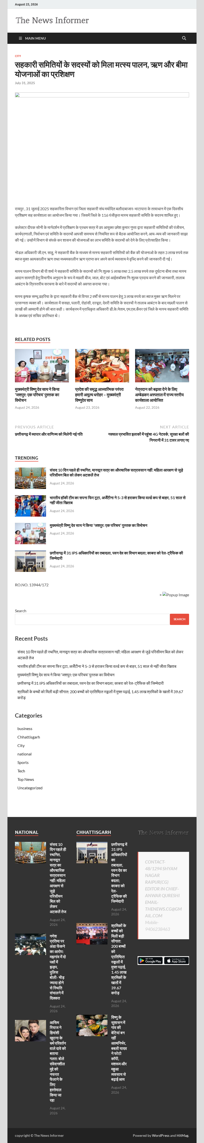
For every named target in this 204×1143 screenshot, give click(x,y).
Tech (21, 770)
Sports (23, 762)
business (24, 728)
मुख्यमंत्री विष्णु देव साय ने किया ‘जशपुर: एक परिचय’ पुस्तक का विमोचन (37, 395)
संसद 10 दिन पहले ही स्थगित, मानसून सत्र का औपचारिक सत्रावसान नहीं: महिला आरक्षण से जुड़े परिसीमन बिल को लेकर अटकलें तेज (58, 878)
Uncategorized (30, 787)
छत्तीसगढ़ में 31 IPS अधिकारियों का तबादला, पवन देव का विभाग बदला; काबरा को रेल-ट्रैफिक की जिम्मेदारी (90, 683)
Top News (25, 779)
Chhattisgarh (28, 737)
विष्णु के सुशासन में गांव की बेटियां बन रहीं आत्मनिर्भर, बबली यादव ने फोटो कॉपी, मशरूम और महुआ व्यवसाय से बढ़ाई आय (119, 1048)
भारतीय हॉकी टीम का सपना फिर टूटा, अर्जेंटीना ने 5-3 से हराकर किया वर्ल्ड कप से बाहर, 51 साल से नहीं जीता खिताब (96, 666)
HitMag (182, 1135)
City (18, 56)
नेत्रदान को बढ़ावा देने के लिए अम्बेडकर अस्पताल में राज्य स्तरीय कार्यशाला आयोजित (159, 395)
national (24, 753)
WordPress (160, 1135)
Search (20, 610)
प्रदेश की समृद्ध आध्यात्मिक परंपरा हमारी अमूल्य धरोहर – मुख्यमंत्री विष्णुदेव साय (99, 395)
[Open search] (184, 38)
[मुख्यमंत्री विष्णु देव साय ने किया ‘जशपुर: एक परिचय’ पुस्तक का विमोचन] (42, 367)
